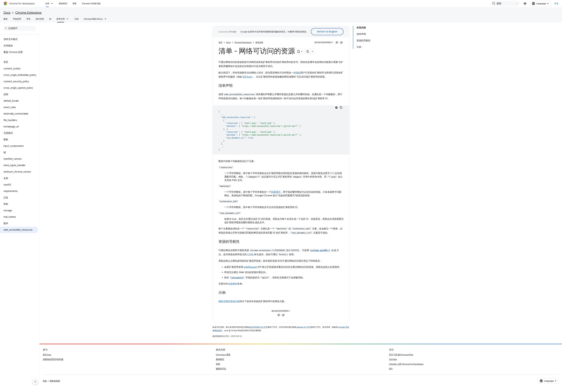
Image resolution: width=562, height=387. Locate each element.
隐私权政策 (55, 381)
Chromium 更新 (223, 354)
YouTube (393, 359)
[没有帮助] (341, 42)
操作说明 (40, 19)
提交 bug (47, 354)
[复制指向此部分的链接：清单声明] (235, 86)
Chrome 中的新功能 (91, 3)
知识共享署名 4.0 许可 (258, 327)
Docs (7, 13)
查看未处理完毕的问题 (53, 359)
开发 (28, 19)
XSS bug (247, 76)
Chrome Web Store (93, 19)
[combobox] (505, 3)
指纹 (298, 72)
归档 (218, 364)
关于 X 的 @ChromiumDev (401, 354)
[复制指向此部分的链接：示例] (228, 293)
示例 (76, 19)
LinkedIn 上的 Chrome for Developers (406, 364)
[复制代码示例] (341, 107)
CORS (250, 254)
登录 (556, 3)
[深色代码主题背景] (336, 107)
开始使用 (17, 19)
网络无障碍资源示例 (229, 301)
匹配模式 (276, 192)
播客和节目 (221, 368)
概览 (6, 19)
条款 (45, 381)
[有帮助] (337, 42)
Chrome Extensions (28, 13)
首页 (220, 42)
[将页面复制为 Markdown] (308, 51)
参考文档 (60, 19)
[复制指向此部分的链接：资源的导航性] (242, 242)
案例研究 (63, 3)
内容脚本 (232, 283)
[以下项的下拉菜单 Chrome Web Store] (106, 19)
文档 (47, 3)
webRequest (250, 267)
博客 (74, 3)
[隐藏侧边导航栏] (35, 382)
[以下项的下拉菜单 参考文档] (68, 19)
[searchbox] (20, 28)
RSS (391, 368)
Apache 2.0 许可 (304, 327)
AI (50, 19)
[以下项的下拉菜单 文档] (52, 3)
